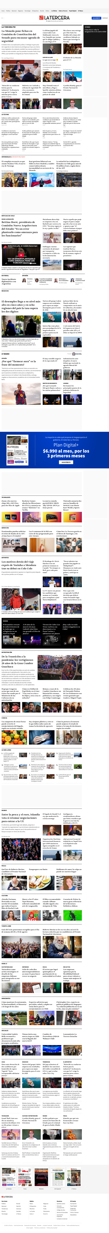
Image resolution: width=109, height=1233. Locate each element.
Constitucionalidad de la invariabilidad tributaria (45, 280)
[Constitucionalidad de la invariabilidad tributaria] (36, 280)
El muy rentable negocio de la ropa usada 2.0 (52, 360)
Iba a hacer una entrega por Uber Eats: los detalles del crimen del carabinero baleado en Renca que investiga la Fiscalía (72, 36)
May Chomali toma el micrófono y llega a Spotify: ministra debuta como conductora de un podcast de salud (52, 90)
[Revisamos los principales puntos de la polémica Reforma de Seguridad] (72, 399)
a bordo (65, 383)
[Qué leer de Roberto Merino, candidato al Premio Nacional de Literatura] (14, 883)
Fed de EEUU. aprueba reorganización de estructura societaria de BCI (71, 143)
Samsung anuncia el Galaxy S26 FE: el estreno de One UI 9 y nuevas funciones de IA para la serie (11, 1156)
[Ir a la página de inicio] (54, 18)
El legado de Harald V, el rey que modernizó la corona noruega (52, 816)
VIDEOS (5, 621)
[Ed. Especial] (57, 1186)
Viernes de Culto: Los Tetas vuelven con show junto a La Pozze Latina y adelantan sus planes (51, 629)
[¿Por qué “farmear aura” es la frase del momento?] (21, 394)
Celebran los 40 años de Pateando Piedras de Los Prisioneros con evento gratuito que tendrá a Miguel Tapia (72, 693)
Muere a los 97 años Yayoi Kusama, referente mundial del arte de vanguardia (31, 902)
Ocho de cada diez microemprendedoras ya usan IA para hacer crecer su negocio (31, 973)
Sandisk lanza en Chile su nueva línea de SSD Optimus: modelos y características (10, 1145)
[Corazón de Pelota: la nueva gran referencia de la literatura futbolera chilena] (72, 915)
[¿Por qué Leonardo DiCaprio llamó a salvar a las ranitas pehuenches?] (52, 399)
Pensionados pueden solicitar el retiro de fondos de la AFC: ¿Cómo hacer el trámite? (14, 534)
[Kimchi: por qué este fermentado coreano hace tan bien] (72, 1134)
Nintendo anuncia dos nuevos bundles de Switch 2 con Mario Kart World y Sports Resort (72, 505)
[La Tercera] (9, 1186)
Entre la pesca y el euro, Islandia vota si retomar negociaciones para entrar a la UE (51, 133)
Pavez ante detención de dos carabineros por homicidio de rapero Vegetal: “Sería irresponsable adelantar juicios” (52, 120)
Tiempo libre (6, 926)
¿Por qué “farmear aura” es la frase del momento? (19, 363)
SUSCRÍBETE (66, 462)
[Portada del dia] (17, 465)
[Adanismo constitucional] (72, 280)
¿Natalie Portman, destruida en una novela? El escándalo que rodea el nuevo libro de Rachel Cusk (10, 903)
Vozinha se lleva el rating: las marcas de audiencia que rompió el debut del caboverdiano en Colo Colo (66, 767)
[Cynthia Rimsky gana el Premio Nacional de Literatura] (72, 104)
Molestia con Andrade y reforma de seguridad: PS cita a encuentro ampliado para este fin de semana (31, 90)
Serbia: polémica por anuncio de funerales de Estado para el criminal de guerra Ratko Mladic (31, 133)
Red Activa (66, 967)
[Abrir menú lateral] (2, 18)
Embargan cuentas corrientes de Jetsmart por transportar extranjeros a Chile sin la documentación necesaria (51, 252)
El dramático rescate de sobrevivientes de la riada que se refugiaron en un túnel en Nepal (11, 629)
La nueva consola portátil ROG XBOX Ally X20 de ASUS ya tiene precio (51, 504)
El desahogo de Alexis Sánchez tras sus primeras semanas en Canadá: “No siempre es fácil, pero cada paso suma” (51, 567)
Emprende (25, 967)
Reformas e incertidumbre (63, 279)
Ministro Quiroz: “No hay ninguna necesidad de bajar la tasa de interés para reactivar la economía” (52, 144)
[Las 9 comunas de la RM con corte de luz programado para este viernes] (41, 545)
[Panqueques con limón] (41, 883)
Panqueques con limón (38, 869)
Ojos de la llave (48, 57)
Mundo (42, 11)
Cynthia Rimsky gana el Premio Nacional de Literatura (72, 88)
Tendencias (46, 1062)
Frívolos (30, 279)
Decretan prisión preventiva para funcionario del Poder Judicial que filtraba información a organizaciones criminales (10, 145)
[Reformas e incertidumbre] (56, 280)
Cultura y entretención (30, 1116)
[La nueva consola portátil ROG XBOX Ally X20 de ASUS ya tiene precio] (52, 517)
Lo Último (54, 11)
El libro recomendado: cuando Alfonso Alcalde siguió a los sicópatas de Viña (52, 902)
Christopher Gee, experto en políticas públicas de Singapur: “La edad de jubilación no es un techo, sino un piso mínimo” (69, 1005)
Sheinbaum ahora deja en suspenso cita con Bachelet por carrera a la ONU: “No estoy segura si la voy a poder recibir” (52, 224)
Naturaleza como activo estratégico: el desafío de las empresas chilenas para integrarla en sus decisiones (11, 975)
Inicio (3, 11)
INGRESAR (105, 18)
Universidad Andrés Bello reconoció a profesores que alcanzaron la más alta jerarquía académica (11, 1038)
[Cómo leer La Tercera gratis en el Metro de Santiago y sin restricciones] (69, 545)
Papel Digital (72, 11)
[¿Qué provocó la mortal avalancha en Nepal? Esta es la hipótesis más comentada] (72, 855)
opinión (4, 358)
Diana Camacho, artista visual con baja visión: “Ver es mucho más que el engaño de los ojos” (72, 1146)
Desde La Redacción (8, 219)
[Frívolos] (24, 280)
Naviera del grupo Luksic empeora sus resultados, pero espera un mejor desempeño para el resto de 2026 (30, 120)
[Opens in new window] (41, 1186)
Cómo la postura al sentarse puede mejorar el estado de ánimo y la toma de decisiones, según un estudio (68, 725)
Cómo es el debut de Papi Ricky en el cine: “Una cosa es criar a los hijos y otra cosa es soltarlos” (31, 693)
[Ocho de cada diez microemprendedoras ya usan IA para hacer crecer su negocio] (31, 988)
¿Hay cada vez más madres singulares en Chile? (71, 627)
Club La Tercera (63, 11)
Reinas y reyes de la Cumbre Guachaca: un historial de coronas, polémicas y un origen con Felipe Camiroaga (52, 693)
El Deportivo (35, 11)
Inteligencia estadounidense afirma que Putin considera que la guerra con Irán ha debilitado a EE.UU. (72, 818)
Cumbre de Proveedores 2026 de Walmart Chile (51, 1036)
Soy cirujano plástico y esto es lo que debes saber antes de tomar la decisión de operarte (41, 724)
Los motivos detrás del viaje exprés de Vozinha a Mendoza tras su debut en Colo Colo (19, 565)
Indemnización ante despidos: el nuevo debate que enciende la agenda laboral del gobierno (71, 363)
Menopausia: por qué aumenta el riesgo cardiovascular (72, 1154)
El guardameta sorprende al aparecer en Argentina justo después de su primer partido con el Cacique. (21, 573)
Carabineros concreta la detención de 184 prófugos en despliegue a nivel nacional (10, 132)
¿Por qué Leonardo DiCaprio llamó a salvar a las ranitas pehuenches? (52, 388)
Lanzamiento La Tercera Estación (70, 1035)
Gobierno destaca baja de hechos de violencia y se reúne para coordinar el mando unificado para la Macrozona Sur (72, 121)
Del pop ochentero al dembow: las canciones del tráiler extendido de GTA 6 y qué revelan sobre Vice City (51, 1069)
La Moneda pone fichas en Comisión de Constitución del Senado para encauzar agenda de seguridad (21, 36)
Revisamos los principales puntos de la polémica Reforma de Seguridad (72, 389)
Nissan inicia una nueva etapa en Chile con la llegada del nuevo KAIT (30, 1037)
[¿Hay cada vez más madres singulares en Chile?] (72, 640)
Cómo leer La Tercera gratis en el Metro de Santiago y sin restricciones (68, 534)
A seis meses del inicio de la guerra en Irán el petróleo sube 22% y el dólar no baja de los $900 (72, 329)
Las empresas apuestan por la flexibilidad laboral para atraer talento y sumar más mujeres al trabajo (72, 975)
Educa (45, 967)
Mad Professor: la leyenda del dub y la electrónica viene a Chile (31, 1155)
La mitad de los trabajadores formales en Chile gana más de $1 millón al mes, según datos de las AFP (68, 165)
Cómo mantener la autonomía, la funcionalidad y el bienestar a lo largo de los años (14, 1004)
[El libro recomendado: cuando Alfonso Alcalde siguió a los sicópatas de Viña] (52, 915)
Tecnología (27, 11)
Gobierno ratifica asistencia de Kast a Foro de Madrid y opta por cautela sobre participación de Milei (11, 120)
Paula (65, 1116)
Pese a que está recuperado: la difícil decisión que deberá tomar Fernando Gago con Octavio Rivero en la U (72, 596)
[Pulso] (25, 1186)
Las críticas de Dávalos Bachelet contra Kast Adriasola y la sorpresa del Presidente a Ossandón (52, 66)
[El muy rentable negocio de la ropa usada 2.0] (52, 374)
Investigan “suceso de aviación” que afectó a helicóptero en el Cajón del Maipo (72, 132)
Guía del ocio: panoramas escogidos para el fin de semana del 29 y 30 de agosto (20, 931)
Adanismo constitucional (80, 279)
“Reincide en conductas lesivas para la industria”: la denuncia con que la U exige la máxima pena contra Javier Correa (10, 91)
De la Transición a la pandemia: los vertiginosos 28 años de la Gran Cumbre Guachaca (17, 661)
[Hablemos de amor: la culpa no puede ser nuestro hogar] (69, 883)
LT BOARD (5, 354)
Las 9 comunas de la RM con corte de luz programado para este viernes (41, 534)
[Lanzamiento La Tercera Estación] (72, 1050)
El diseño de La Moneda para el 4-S (72, 59)
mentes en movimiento (50, 383)
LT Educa (80, 11)
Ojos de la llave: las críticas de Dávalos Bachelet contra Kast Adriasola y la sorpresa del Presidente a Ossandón (11, 777)
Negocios (20, 11)
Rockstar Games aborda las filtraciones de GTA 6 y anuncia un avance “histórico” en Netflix (31, 505)
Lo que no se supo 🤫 (50, 60)
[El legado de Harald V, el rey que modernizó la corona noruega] (52, 830)
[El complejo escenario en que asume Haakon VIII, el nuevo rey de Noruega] (14, 180)
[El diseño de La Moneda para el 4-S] (72, 76)
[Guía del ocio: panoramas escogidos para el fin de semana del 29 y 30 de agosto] (21, 947)
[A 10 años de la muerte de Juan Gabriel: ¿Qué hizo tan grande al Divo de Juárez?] (32, 640)
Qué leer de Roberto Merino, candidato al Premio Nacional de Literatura (14, 872)
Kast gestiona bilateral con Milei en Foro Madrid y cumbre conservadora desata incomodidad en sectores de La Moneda (41, 166)
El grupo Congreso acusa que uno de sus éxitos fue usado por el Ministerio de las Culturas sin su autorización (11, 694)
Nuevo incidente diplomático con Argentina (9, 281)
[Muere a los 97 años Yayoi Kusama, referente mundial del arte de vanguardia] (31, 915)
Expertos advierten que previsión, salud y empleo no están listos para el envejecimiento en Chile (40, 1005)
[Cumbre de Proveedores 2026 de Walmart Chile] (52, 1050)
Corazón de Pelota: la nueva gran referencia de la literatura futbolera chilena (72, 902)
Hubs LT (4, 963)
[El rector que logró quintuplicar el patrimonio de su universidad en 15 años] (52, 988)
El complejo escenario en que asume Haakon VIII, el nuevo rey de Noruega (13, 164)
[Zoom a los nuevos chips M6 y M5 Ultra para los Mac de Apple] (11, 517)
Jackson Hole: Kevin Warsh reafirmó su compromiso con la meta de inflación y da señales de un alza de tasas (72, 305)
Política (8, 11)
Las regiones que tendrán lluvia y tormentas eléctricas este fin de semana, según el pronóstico (72, 251)
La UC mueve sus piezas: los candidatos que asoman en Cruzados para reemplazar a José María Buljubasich (52, 595)
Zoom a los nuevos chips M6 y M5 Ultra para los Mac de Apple (11, 503)
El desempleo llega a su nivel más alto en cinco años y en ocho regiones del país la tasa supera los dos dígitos (21, 306)
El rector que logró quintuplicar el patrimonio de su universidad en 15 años (52, 973)
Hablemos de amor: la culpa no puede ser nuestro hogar (69, 871)
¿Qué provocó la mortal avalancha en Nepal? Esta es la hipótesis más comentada (72, 842)
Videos (47, 11)
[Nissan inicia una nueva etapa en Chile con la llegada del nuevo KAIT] (31, 1050)
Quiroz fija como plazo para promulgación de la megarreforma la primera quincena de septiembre (52, 330)
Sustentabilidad (7, 967)
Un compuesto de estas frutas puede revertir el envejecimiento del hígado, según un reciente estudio (14, 725)
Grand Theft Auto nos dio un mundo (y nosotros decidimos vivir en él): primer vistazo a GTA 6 (11, 1123)
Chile (3, 1062)
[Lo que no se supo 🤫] (52, 76)
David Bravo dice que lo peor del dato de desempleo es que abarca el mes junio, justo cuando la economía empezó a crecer (31, 145)
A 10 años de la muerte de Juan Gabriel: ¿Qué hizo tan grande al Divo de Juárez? (31, 629)
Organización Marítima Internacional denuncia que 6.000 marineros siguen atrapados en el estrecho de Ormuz (66, 756)
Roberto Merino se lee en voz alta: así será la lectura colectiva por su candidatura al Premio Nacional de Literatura (61, 932)
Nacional (14, 11)
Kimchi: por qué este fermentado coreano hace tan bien (71, 1121)
